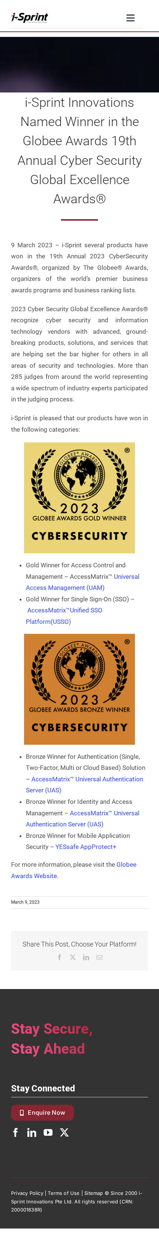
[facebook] (15, 1132)
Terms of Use (64, 1193)
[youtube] (48, 1132)
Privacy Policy (27, 1193)
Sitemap (93, 1193)
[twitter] (64, 1132)
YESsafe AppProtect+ (85, 846)
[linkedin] (31, 1132)
